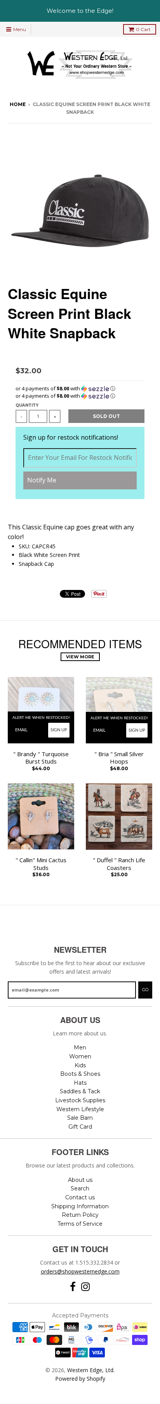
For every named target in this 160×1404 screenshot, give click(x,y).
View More (80, 656)
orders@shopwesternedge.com (80, 1271)
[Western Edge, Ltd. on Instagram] (85, 1287)
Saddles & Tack (80, 1091)
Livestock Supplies (80, 1100)
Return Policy (80, 1214)
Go (145, 989)
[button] (80, 388)
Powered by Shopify (80, 1378)
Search (80, 1188)
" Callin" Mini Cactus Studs (41, 864)
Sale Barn (80, 1117)
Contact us (80, 1197)
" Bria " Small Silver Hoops (119, 758)
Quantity (27, 405)
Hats (80, 1082)
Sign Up (58, 730)
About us (80, 1179)
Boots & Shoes (80, 1073)
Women (80, 1056)
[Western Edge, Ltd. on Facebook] (73, 1287)
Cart (143, 29)
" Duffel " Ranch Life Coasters (119, 864)
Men (80, 1047)
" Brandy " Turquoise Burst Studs (41, 758)
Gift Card (80, 1126)
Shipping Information (80, 1206)
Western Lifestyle (80, 1109)
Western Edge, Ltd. (91, 1370)
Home (18, 104)
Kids (80, 1065)
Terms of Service (80, 1223)
